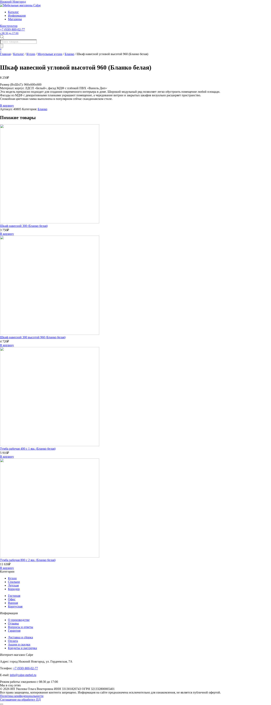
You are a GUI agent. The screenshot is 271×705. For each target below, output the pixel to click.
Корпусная (15, 606)
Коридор (14, 589)
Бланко (69, 54)
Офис (11, 599)
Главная (5, 54)
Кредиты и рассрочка (22, 648)
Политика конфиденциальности (21, 696)
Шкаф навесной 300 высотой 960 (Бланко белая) (32, 337)
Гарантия (14, 630)
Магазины (15, 19)
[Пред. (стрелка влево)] (7, 353)
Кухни (30, 54)
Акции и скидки (19, 644)
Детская (13, 585)
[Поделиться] (258, 4)
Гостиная (14, 595)
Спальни (14, 582)
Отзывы (13, 623)
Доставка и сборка (20, 637)
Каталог (13, 12)
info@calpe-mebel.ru (23, 675)
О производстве (19, 620)
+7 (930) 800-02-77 (12, 31)
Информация (17, 15)
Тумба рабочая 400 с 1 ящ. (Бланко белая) (28, 448)
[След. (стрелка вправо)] (264, 353)
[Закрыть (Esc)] (266, 4)
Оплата (13, 641)
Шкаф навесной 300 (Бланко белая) (24, 226)
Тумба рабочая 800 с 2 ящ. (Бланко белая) (28, 560)
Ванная (13, 603)
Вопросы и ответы (20, 627)
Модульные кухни (49, 54)
